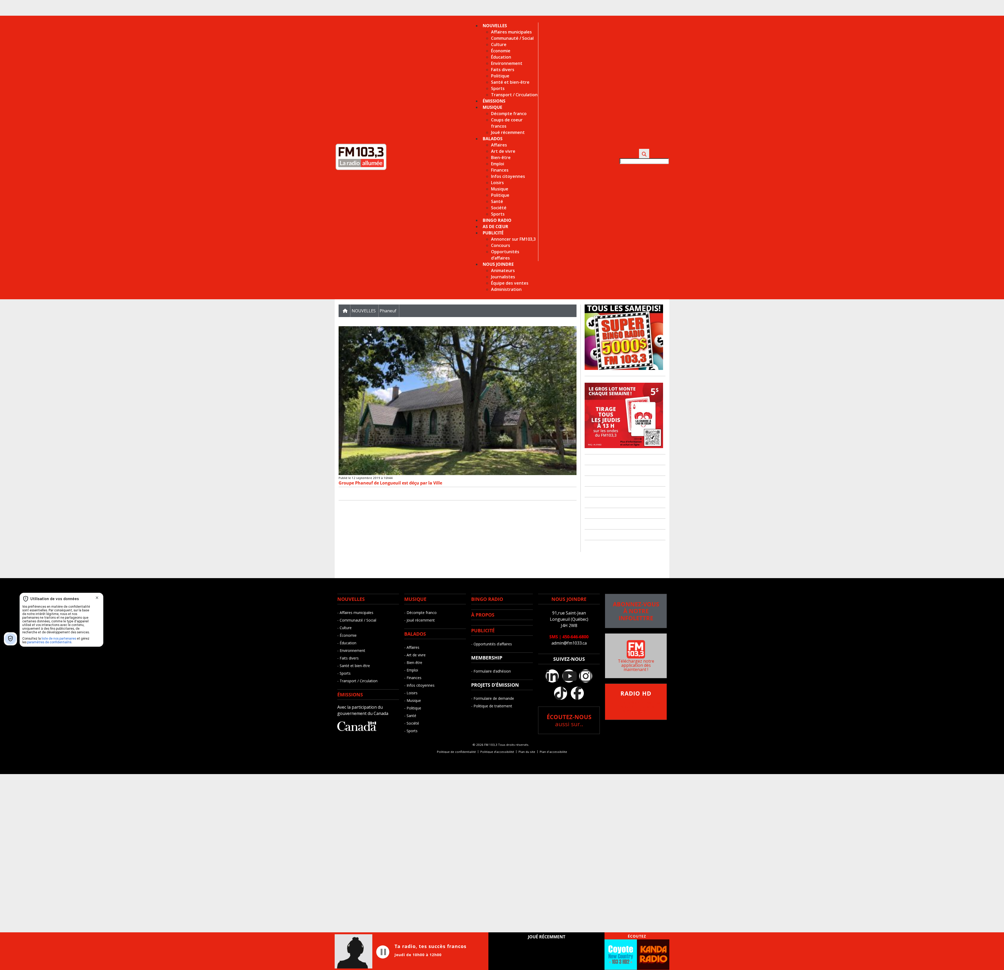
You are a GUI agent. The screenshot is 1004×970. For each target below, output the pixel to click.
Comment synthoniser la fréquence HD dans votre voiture (636, 702)
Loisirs (497, 182)
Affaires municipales (511, 32)
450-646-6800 (575, 637)
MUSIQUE (415, 599)
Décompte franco (509, 113)
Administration (506, 289)
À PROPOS (482, 615)
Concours (500, 245)
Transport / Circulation (514, 95)
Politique (500, 76)
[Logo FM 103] (361, 169)
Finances (500, 170)
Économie (500, 51)
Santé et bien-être (510, 82)
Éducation (501, 57)
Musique (492, 107)
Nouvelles (495, 26)
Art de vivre (503, 151)
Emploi (497, 164)
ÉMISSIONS (350, 694)
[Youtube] (568, 676)
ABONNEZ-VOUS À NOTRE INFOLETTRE (636, 611)
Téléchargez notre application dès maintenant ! (636, 665)
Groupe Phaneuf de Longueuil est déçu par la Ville (391, 483)
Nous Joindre (498, 264)
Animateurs (503, 270)
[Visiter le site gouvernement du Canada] (356, 729)
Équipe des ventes (509, 283)
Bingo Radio (497, 220)
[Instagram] (585, 676)
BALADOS (415, 634)
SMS (553, 637)
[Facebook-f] (577, 693)
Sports (498, 88)
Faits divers (502, 69)
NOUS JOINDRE (568, 599)
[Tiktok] (560, 693)
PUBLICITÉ (483, 630)
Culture (498, 44)
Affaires (499, 145)
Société (498, 208)
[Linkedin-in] (552, 676)
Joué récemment (508, 132)
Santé (497, 201)
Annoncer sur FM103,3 (513, 239)
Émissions (494, 101)
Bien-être (501, 157)
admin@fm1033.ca (569, 643)
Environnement (506, 63)
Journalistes (503, 277)
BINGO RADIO (487, 599)
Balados (493, 139)
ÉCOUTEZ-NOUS (569, 720)
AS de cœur (495, 226)
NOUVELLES (351, 599)
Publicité (493, 233)
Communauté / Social (512, 38)
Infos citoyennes (508, 176)
